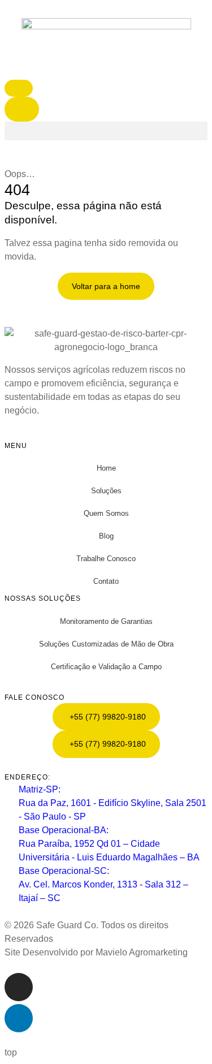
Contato (106, 581)
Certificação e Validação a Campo (106, 666)
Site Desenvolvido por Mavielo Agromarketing (96, 952)
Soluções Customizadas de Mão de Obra (106, 644)
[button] (106, 131)
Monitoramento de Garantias (106, 621)
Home (106, 468)
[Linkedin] (19, 1018)
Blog (106, 536)
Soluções (106, 490)
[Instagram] (19, 987)
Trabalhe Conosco (106, 558)
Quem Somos (106, 513)
